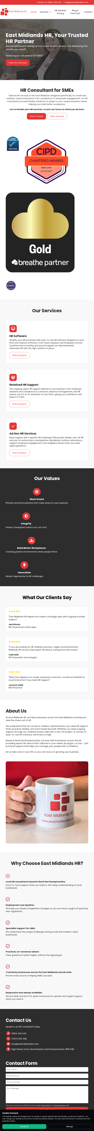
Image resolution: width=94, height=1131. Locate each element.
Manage (69, 1126)
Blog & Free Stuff (75, 12)
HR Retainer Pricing (60, 12)
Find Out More (19, 355)
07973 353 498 (19, 1038)
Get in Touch (36, 116)
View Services (57, 116)
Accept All (24, 1126)
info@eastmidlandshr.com (76, 2)
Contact (88, 11)
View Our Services (18, 62)
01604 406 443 (18, 1033)
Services (44, 11)
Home (34, 11)
